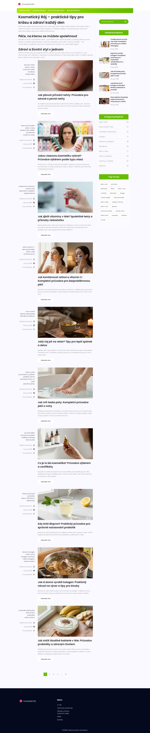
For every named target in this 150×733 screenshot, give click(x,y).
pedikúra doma (29, 377)
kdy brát (32, 494)
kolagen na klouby (28, 557)
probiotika (31, 496)
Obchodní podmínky (65, 708)
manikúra (31, 72)
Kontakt (60, 720)
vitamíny (31, 186)
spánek (32, 314)
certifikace (25, 437)
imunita (103, 220)
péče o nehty (30, 67)
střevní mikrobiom (28, 498)
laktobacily (31, 501)
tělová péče (30, 440)
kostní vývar (30, 554)
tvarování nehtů (29, 69)
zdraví (112, 189)
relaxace (31, 316)
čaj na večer (30, 311)
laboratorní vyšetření (27, 191)
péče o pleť (30, 252)
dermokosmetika (28, 249)
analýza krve (23, 186)
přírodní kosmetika (28, 435)
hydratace (115, 215)
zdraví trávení (29, 617)
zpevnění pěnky (29, 384)
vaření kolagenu (29, 559)
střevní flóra (30, 613)
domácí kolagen (28, 552)
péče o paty (30, 372)
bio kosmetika (29, 433)
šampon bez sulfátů (27, 130)
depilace (114, 206)
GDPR (59, 717)
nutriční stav (30, 189)
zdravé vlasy (104, 215)
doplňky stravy (120, 211)
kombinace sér (29, 254)
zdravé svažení (29, 561)
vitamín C (31, 247)
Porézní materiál (24, 10)
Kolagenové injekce (39, 10)
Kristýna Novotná (25, 80)
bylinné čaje (24, 314)
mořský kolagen (105, 197)
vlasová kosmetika (28, 126)
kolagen (122, 193)
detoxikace (24, 316)
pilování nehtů (29, 65)
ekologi (32, 437)
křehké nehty (30, 74)
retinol (25, 247)
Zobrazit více (46, 114)
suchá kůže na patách (26, 375)
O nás (59, 705)
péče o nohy (104, 206)
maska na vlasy (29, 135)
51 (65, 674)
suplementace (29, 193)
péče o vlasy (30, 128)
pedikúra (124, 215)
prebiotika (31, 615)
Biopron (25, 494)
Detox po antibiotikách (56, 10)
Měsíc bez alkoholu (73, 10)
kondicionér (30, 133)
